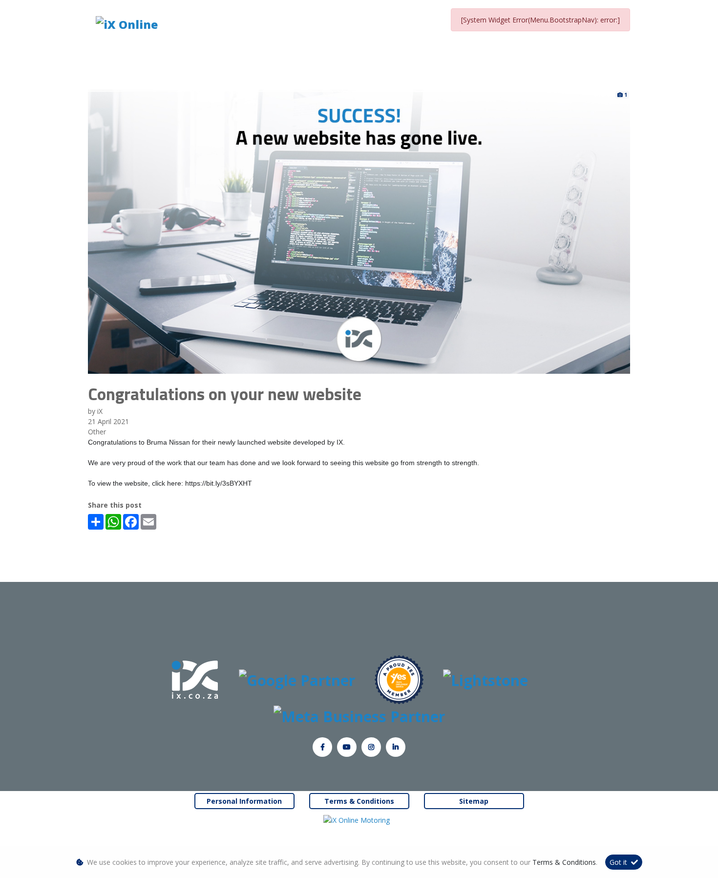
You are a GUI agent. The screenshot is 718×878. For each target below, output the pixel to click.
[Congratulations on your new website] (359, 231)
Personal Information (244, 801)
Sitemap (473, 801)
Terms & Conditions (359, 801)
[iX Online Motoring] (359, 819)
